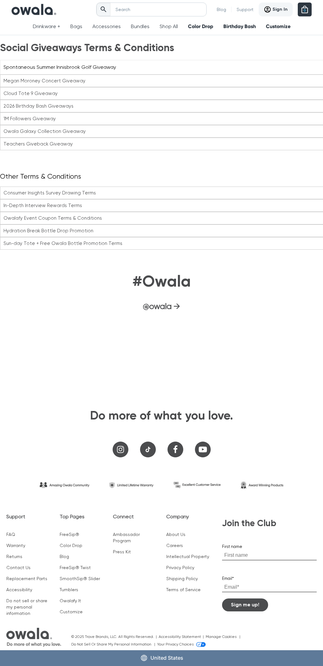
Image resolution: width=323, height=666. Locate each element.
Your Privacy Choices (175, 644)
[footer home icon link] (33, 637)
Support (245, 9)
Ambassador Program (126, 537)
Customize (278, 26)
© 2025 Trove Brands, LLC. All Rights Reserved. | (115, 636)
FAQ (10, 534)
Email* (228, 578)
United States (166, 658)
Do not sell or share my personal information (26, 607)
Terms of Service (183, 589)
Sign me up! (245, 605)
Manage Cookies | (224, 636)
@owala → (161, 306)
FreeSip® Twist (75, 567)
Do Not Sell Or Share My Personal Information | (114, 644)
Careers (174, 545)
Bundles (140, 26)
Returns (14, 556)
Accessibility (19, 589)
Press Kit (122, 551)
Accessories (106, 26)
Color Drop (200, 26)
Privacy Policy (180, 567)
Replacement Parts (26, 578)
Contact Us (18, 567)
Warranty (15, 545)
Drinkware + (46, 26)
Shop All (169, 26)
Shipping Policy (182, 578)
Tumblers (69, 589)
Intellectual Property (187, 556)
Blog (221, 9)
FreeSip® (69, 534)
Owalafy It (70, 600)
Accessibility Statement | (182, 636)
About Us (175, 534)
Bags (76, 26)
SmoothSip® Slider (80, 578)
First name (232, 546)
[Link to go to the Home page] (33, 9)
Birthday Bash (239, 26)
